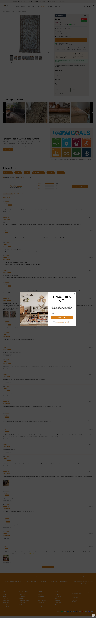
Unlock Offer (61, 317)
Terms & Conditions (59, 322)
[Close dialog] (74, 294)
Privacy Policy (66, 322)
